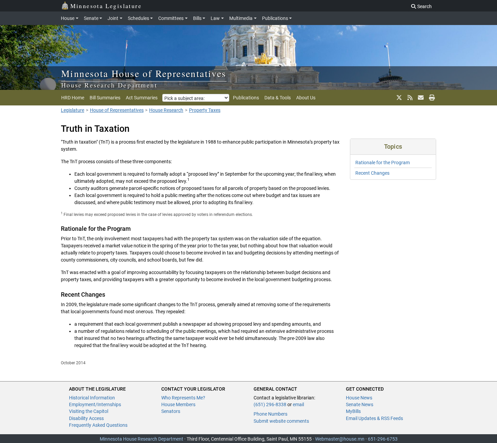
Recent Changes (372, 173)
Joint (113, 18)
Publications (275, 18)
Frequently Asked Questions (98, 425)
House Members (178, 404)
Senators (170, 411)
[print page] (431, 98)
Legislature (72, 110)
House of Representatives (117, 110)
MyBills (353, 411)
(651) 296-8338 (270, 404)
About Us (305, 97)
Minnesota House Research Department (141, 439)
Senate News (359, 404)
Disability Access (86, 418)
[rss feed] (410, 98)
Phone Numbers (270, 414)
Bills (197, 18)
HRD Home (72, 97)
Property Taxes (204, 110)
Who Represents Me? (183, 397)
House (67, 18)
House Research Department (109, 85)
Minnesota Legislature (106, 6)
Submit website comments (281, 421)
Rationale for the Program (382, 162)
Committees (171, 18)
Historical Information (92, 397)
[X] (399, 98)
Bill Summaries (105, 97)
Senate (91, 18)
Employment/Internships (95, 404)
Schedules (138, 18)
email (298, 404)
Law (215, 18)
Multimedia (241, 18)
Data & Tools (277, 97)
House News (359, 397)
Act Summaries (142, 97)
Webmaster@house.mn (339, 439)
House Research (166, 110)
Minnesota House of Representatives (144, 73)
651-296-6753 (383, 439)
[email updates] (420, 98)
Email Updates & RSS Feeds (374, 418)
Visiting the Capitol (88, 411)
